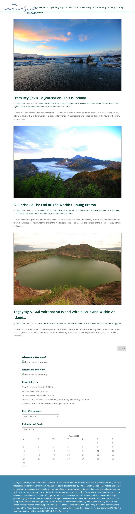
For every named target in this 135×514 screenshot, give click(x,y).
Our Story (86, 8)
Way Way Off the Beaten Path (34, 106)
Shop (121, 8)
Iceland (63, 103)
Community (100, 8)
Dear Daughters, (29, 387)
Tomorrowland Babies (32, 395)
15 (98, 451)
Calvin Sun (20, 103)
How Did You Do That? (49, 103)
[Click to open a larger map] (35, 362)
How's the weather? (66, 210)
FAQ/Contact (37, 13)
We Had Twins (28, 391)
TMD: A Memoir (38, 8)
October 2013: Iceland (76, 103)
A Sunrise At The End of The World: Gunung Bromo (54, 204)
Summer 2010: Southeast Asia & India (91, 323)
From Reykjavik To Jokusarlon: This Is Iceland (49, 97)
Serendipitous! (92, 210)
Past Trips (73, 8)
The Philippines (114, 323)
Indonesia (80, 210)
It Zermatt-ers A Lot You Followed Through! (42, 403)
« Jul (24, 466)
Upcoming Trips (57, 8)
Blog (113, 8)
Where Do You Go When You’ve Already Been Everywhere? (49, 399)
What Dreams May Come (59, 106)
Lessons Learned (66, 323)
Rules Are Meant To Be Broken (100, 103)
